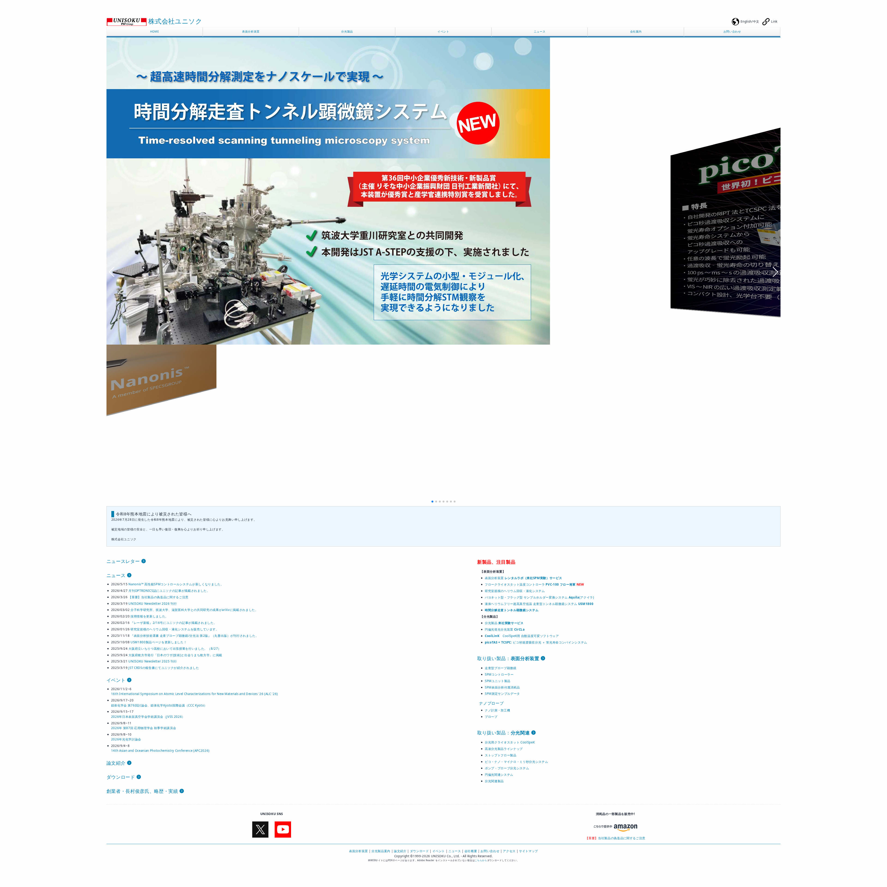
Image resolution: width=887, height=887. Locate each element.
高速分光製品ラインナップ (504, 749)
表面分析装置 (251, 31)
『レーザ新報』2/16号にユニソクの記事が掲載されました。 (174, 623)
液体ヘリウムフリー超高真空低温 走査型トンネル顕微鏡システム (539, 604)
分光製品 (347, 31)
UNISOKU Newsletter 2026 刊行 (152, 603)
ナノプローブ (491, 703)
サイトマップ (528, 851)
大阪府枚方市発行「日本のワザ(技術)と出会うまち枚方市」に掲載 (175, 655)
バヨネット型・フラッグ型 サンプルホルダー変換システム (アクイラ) (539, 597)
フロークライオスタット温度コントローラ (530, 584)
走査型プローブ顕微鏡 (500, 668)
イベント (443, 31)
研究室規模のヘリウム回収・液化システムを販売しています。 (175, 629)
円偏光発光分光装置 (505, 629)
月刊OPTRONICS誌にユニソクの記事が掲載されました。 (169, 591)
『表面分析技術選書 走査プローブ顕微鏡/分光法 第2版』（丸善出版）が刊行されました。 (195, 636)
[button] (432, 501)
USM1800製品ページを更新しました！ (159, 642)
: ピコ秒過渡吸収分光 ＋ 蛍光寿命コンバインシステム (536, 642)
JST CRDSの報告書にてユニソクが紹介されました (163, 668)
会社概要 (471, 851)
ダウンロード (121, 777)
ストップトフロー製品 (500, 755)
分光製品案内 (380, 851)
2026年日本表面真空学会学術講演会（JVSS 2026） (148, 717)
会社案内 (636, 31)
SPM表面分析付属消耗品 (502, 687)
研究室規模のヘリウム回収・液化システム (515, 591)
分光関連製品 (494, 781)
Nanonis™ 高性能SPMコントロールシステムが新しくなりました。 (176, 584)
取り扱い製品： (508, 658)
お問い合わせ (732, 31)
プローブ (491, 717)
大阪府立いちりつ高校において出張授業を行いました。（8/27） (174, 648)
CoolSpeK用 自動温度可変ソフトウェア (522, 636)
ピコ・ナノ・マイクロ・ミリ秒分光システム (516, 762)
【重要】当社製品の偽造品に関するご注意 (158, 597)
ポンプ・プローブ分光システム (507, 768)
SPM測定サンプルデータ (502, 694)
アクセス (509, 851)
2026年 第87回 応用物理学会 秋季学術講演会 (143, 728)
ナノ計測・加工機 (497, 710)
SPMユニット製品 (497, 681)
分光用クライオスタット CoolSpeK (510, 742)
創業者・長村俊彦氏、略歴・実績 (142, 791)
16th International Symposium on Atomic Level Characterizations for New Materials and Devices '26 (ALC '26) (194, 694)
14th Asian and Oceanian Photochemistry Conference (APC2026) (160, 751)
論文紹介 (116, 763)
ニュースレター (123, 561)
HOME (154, 31)
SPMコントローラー (499, 674)
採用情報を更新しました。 (149, 616)
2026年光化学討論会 (126, 739)
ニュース (540, 31)
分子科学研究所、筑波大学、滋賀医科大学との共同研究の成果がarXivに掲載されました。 (194, 610)
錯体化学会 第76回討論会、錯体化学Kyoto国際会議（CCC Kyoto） (159, 705)
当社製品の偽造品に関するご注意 (621, 838)
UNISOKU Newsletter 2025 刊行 (152, 661)
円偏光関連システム (499, 775)
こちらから (481, 860)
